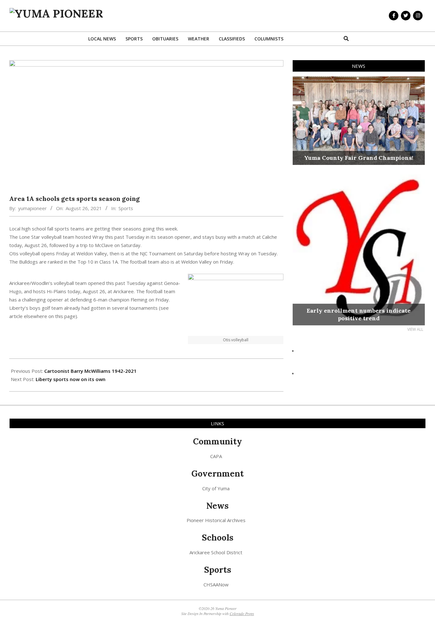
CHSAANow (216, 584)
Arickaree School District (215, 552)
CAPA (216, 456)
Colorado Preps (242, 613)
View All (415, 329)
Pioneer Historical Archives (216, 520)
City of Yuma (216, 488)
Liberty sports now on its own (70, 379)
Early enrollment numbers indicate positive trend (358, 314)
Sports (125, 208)
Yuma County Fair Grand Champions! (358, 157)
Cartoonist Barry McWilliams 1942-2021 (90, 371)
